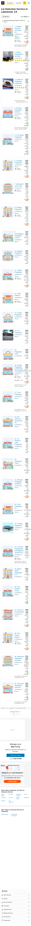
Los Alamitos (11, 801)
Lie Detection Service (20, 34)
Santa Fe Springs (18, 795)
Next (20, 714)
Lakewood (11, 708)
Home (2, 708)
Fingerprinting (4, 814)
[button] (29, 3)
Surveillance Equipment (14, 815)
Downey (11, 794)
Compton (3, 797)
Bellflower (26, 797)
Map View (6, 16)
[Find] (24, 2)
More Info (17, 38)
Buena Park (18, 798)
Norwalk (3, 800)
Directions (17, 37)
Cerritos (11, 797)
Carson (26, 794)
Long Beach (2, 795)
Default (26, 16)
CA (6, 708)
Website (17, 36)
